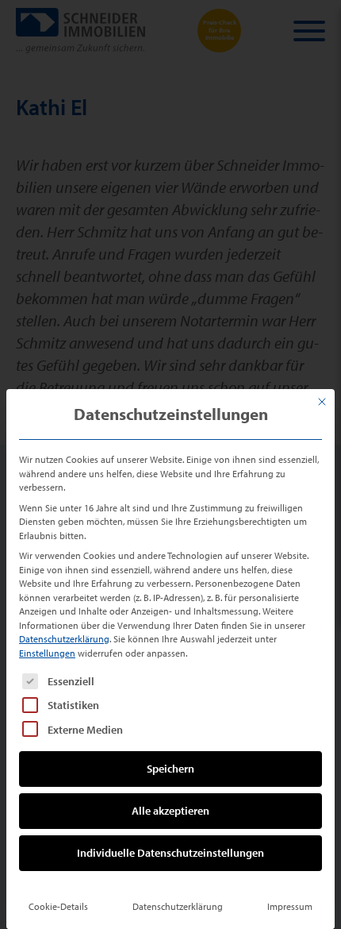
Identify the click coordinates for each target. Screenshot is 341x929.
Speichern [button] (170, 768)
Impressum (289, 906)
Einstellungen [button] (47, 653)
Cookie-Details (58, 906)
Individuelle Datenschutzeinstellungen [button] (170, 853)
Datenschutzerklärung (64, 639)
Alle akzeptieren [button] (170, 811)
